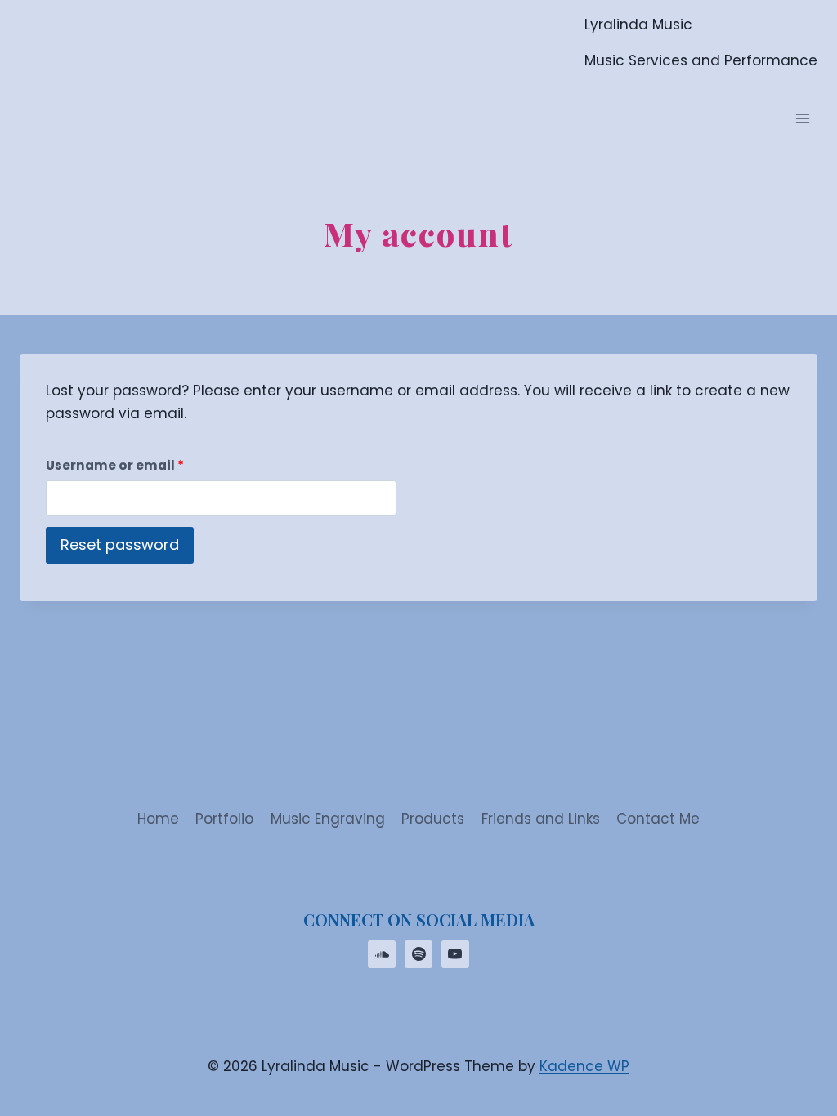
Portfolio (224, 818)
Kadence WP (584, 1066)
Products (432, 818)
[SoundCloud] (382, 954)
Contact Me (658, 818)
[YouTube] (455, 954)
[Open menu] (802, 119)
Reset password (119, 544)
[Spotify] (418, 954)
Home (158, 818)
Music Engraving (328, 818)
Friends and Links (540, 818)
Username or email (145, 465)
